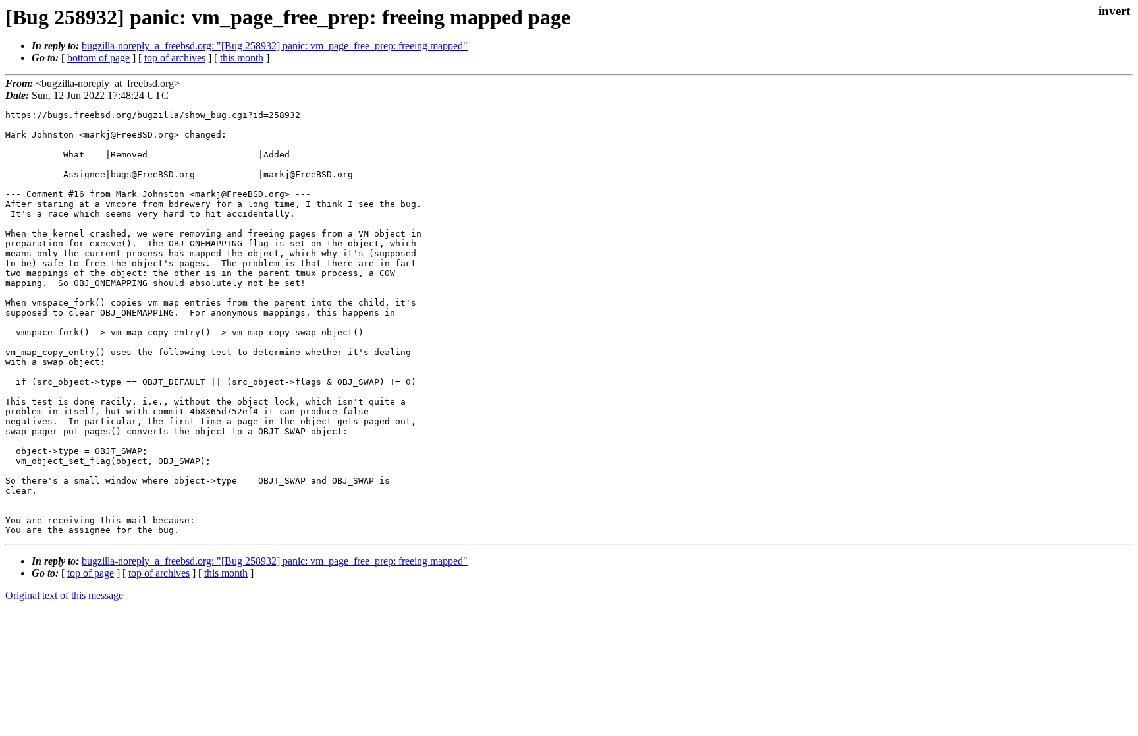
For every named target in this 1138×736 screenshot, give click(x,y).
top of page (90, 573)
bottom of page (98, 57)
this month (241, 57)
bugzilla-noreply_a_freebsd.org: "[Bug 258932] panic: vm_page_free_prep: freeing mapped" (275, 45)
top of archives (174, 57)
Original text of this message (64, 595)
